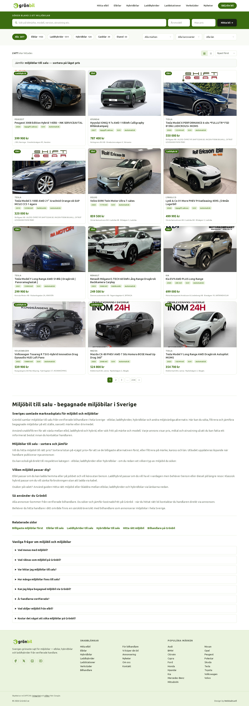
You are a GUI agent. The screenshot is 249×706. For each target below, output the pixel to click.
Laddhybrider (151, 5)
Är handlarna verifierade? (33, 598)
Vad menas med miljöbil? (33, 550)
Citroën (172, 654)
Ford (170, 662)
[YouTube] (40, 661)
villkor (47, 696)
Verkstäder (192, 5)
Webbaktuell (230, 701)
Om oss (126, 662)
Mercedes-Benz (176, 678)
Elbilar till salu (55, 528)
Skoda (208, 662)
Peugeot (209, 654)
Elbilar (117, 5)
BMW (170, 650)
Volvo (208, 678)
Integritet (36, 696)
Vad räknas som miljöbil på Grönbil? (39, 559)
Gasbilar (104, 37)
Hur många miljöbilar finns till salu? (39, 579)
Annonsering (129, 654)
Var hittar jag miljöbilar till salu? (37, 569)
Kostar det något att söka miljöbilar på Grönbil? (47, 618)
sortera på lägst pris (66, 62)
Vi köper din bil (130, 650)
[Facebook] (15, 661)
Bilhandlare (86, 670)
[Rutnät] (204, 53)
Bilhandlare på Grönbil (161, 528)
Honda (171, 666)
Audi (170, 646)
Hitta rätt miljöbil (133, 528)
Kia (169, 674)
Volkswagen (211, 674)
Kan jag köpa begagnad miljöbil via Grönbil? (44, 589)
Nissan (208, 646)
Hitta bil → (227, 22)
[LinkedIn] (32, 661)
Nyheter (208, 5)
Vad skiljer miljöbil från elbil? (35, 608)
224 (133, 380)
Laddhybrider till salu (80, 528)
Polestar (209, 658)
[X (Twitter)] (24, 661)
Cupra (171, 658)
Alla (19, 37)
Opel (207, 650)
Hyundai (172, 670)
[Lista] (210, 53)
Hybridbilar (132, 5)
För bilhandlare (130, 646)
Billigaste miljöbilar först (27, 528)
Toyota (208, 670)
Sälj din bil (227, 5)
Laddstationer (172, 5)
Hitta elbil (103, 5)
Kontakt (126, 666)
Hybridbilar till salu (108, 528)
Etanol (122, 37)
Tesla (207, 666)
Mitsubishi (173, 682)
